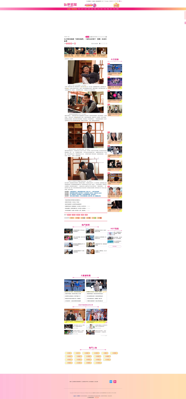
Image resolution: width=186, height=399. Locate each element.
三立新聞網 (88, 1)
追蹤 (88, 217)
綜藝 (92, 8)
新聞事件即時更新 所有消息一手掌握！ (72, 202)
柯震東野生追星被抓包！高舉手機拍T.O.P (72, 296)
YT (104, 1)
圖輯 (117, 8)
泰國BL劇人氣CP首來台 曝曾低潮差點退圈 (73, 291)
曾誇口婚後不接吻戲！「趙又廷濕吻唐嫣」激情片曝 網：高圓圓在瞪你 (85, 195)
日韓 (98, 8)
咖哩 (79, 120)
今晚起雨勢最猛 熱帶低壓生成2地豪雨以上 (72, 200)
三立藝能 (93, 1)
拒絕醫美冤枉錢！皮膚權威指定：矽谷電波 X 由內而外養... (75, 206)
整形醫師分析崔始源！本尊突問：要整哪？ (94, 291)
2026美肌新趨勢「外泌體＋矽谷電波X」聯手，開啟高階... (75, 210)
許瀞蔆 (85, 86)
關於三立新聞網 (73, 381)
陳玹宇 (82, 86)
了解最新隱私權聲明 (91, 397)
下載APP (72, 217)
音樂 (105, 8)
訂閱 (77, 217)
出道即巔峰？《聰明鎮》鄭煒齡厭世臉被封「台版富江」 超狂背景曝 (91, 55)
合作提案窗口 (91, 381)
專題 (108, 8)
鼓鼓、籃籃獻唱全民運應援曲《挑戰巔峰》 (118, 233)
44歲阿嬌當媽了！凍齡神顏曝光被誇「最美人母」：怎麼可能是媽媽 (84, 191)
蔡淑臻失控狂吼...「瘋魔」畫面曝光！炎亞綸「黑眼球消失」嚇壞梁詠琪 (69, 55)
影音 (111, 8)
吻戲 (76, 117)
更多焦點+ (115, 246)
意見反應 (96, 381)
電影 (102, 8)
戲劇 (95, 8)
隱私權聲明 (78, 381)
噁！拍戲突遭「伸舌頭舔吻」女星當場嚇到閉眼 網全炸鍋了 (83, 194)
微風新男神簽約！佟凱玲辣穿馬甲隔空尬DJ (95, 293)
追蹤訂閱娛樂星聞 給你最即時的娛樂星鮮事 (73, 204)
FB (102, 1)
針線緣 (69, 8)
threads (107, 1)
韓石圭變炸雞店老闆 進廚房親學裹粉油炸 (95, 296)
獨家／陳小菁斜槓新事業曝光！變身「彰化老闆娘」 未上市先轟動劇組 (101, 55)
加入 (82, 217)
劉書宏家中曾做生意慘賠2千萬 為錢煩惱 (72, 298)
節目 (114, 8)
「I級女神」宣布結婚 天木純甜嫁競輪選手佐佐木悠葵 (74, 322)
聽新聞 (87, 36)
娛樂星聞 (65, 36)
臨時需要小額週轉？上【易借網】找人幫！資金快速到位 (78, 331)
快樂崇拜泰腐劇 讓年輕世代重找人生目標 (73, 293)
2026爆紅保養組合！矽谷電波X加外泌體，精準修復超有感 (101, 326)
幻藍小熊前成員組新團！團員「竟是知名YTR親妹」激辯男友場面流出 (96, 322)
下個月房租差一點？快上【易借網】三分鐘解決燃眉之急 (79, 326)
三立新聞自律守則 (84, 381)
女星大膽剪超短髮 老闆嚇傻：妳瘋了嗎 (94, 298)
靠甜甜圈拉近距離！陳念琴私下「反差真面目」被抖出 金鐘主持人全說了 (86, 193)
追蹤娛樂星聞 (98, 1)
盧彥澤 (67, 88)
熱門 (82, 8)
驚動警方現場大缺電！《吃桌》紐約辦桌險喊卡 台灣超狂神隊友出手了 (101, 331)
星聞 (89, 8)
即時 (79, 8)
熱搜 (86, 8)
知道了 (97, 397)
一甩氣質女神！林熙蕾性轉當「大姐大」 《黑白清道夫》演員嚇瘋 (80, 55)
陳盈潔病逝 (74, 8)
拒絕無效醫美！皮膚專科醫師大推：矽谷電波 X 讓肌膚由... (75, 208)
